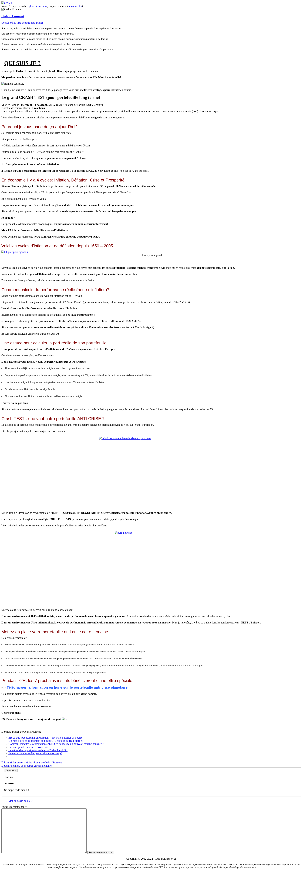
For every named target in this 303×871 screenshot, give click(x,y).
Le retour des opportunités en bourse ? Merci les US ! (38, 750)
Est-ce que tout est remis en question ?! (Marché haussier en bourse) (45, 737)
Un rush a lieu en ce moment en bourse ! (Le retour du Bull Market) (45, 740)
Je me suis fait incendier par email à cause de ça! (35, 753)
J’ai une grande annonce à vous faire (28, 747)
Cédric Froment (12, 16)
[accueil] (6, 2)
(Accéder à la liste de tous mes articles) (22, 22)
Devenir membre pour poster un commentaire (26, 765)
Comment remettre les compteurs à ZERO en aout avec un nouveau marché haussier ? (55, 743)
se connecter (75, 6)
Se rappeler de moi (14, 789)
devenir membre (38, 6)
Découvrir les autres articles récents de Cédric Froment (31, 762)
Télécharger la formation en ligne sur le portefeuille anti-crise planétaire (67, 687)
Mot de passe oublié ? (20, 800)
